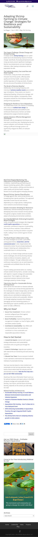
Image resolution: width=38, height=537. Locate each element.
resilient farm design (19, 107)
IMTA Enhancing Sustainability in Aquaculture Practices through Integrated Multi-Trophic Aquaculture (19, 411)
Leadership (14, 524)
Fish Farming (27, 30)
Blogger (8, 30)
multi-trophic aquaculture (12, 224)
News (22, 524)
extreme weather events (18, 90)
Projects (28, 524)
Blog (21, 30)
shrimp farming (18, 56)
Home (7, 524)
